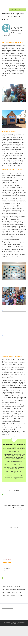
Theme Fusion (16, 623)
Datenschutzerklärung (6, 597)
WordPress (11, 623)
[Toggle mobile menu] (25, 2)
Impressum (5, 607)
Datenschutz (5, 609)
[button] (14, 577)
